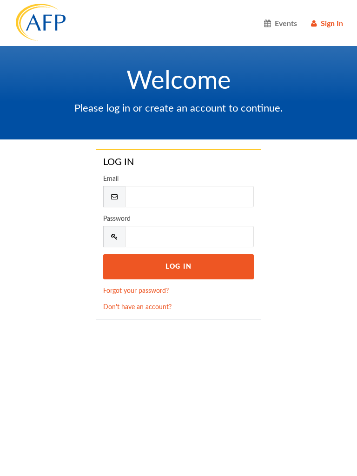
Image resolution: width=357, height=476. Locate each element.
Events (284, 23)
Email (111, 179)
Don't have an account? (137, 307)
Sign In (330, 23)
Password (117, 219)
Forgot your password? (136, 291)
